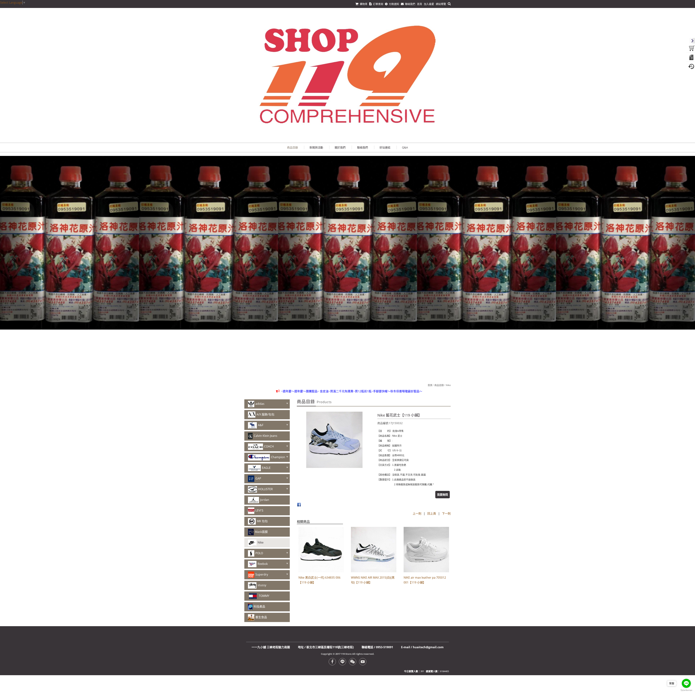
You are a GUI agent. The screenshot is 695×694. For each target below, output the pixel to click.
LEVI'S (259, 510)
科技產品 (259, 606)
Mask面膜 (261, 532)
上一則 (417, 513)
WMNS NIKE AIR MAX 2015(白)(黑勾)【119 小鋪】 (373, 580)
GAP (258, 478)
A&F (260, 425)
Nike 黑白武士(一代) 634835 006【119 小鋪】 (319, 580)
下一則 (446, 513)
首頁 (430, 385)
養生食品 (261, 617)
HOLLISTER (265, 489)
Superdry (261, 574)
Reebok (263, 564)
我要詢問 (442, 494)
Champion (278, 457)
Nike (448, 385)
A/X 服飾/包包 (265, 414)
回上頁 (431, 513)
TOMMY (264, 596)
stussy (262, 585)
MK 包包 (262, 521)
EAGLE (266, 468)
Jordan (264, 500)
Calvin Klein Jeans (265, 436)
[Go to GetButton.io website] (686, 690)
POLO (259, 553)
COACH (269, 446)
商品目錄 (439, 385)
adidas (259, 404)
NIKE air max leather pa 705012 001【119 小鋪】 (425, 580)
